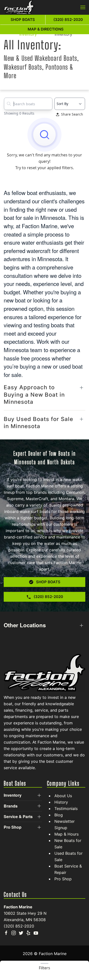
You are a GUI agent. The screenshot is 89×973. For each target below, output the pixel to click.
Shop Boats (23, 19)
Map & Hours (66, 834)
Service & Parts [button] (18, 816)
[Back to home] (19, 7)
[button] (82, 7)
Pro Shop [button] (13, 827)
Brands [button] (11, 806)
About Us (63, 795)
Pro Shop (63, 878)
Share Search (72, 114)
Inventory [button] (13, 795)
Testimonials (66, 808)
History (61, 802)
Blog (58, 814)
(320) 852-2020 (19, 926)
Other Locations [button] (25, 625)
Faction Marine (18, 906)
